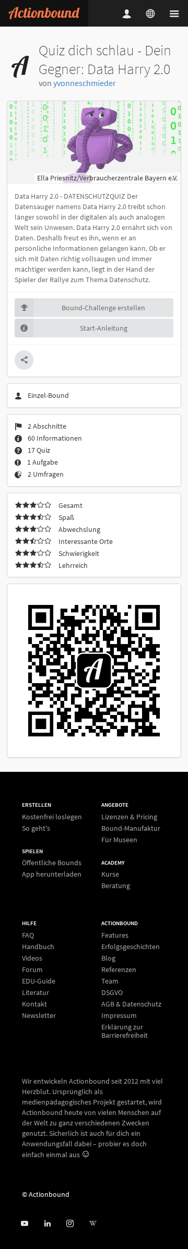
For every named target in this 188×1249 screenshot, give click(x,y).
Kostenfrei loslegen (52, 817)
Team (110, 981)
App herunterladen (51, 873)
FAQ (28, 935)
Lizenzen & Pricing (129, 817)
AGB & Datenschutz (131, 1004)
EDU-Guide (38, 981)
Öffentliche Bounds (51, 862)
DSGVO (112, 992)
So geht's (36, 827)
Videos (32, 958)
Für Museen (119, 839)
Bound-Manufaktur (130, 828)
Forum (32, 969)
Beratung (115, 885)
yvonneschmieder (84, 83)
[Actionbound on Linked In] (47, 1223)
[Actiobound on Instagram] (69, 1223)
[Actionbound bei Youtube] (24, 1223)
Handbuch (38, 946)
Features (114, 935)
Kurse (110, 874)
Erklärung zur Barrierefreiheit (124, 1030)
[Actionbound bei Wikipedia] (92, 1223)
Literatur (35, 992)
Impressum (119, 1015)
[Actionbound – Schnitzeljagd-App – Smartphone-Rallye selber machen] (44, 13)
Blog (108, 958)
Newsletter (39, 1015)
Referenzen (118, 969)
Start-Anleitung (103, 328)
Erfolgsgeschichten (130, 946)
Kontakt (34, 1004)
